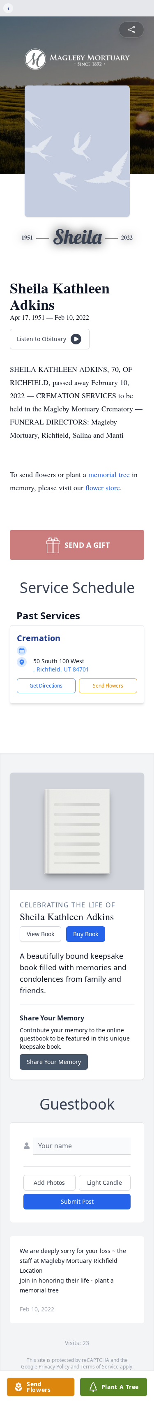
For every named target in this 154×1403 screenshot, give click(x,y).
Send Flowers (108, 685)
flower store (102, 487)
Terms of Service (99, 1366)
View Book (40, 934)
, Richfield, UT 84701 (61, 669)
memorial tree (109, 474)
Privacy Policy (54, 1366)
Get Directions (46, 685)
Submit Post (77, 1201)
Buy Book (85, 934)
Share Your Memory (54, 1062)
